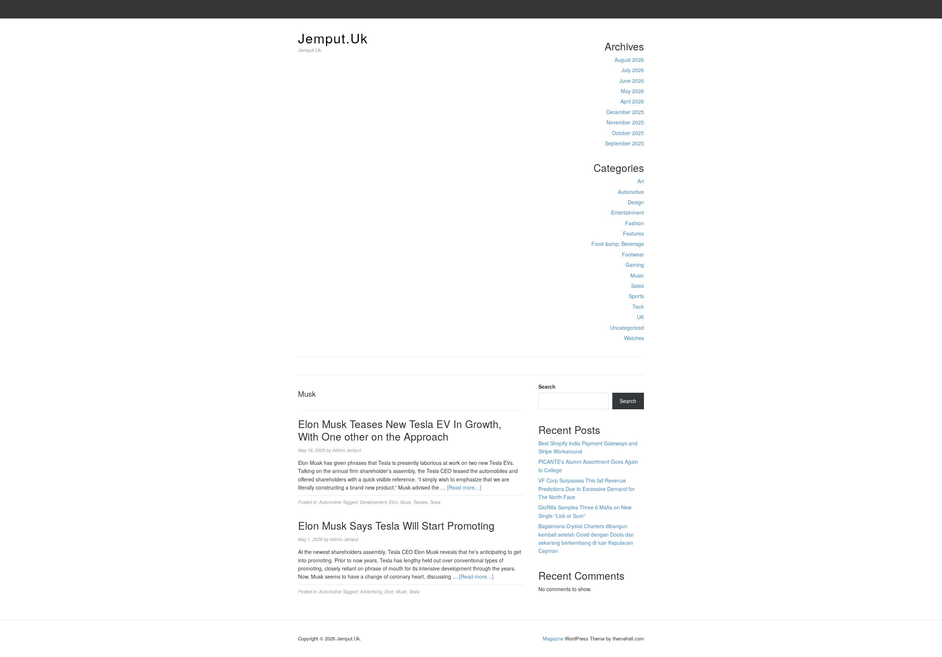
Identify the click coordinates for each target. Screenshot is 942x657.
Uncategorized (627, 327)
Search (547, 386)
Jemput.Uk (333, 37)
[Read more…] (464, 487)
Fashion (634, 223)
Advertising (371, 591)
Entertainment (627, 212)
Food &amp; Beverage (617, 243)
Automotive (631, 191)
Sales (637, 285)
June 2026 (631, 80)
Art (640, 181)
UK (640, 317)
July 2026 (632, 70)
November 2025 (625, 122)
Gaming (635, 264)
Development (373, 502)
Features (633, 233)
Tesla (435, 502)
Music (637, 275)
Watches (634, 338)
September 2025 (624, 143)
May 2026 (632, 91)
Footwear (633, 254)
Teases (420, 502)
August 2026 (629, 59)
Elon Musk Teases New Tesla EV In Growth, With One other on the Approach (400, 430)
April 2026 (632, 101)
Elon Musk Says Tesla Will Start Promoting (396, 525)
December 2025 (625, 112)
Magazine (553, 638)
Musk (405, 502)
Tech (638, 306)
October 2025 (628, 133)
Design (636, 202)
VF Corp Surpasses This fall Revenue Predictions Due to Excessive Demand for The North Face (586, 489)
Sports (636, 296)
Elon (393, 502)
